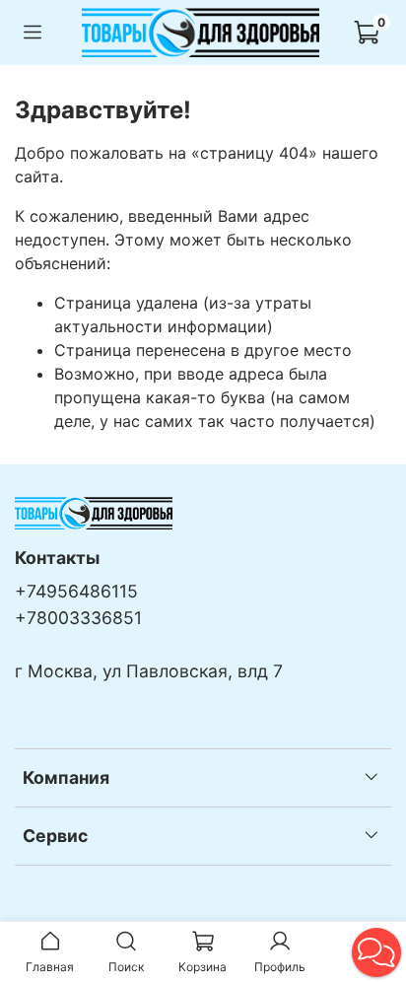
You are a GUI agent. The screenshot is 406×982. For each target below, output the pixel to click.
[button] (376, 952)
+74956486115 (76, 591)
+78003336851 (78, 617)
